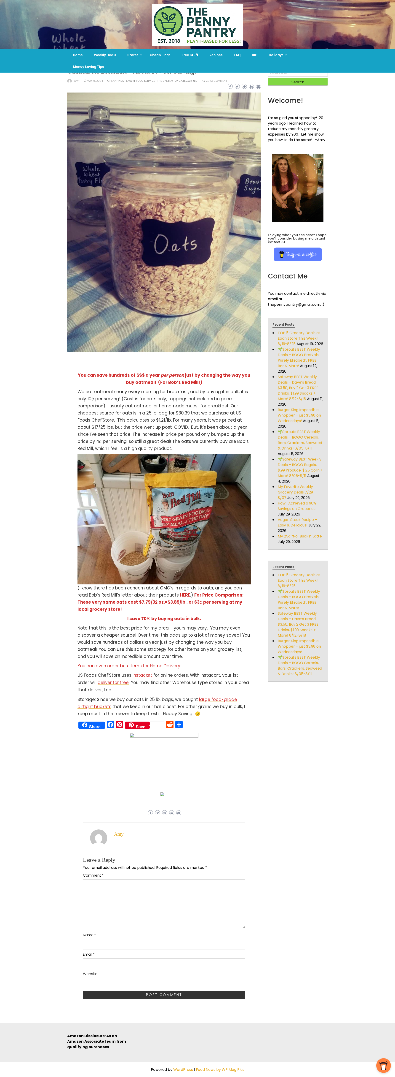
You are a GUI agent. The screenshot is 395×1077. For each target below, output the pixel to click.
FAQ (237, 55)
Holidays (276, 55)
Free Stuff (190, 55)
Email (89, 954)
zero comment (216, 81)
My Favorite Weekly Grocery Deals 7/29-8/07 (296, 492)
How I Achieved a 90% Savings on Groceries (297, 506)
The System (165, 81)
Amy (77, 81)
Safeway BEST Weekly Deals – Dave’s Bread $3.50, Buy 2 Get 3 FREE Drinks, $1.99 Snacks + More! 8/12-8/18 (298, 387)
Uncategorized (186, 81)
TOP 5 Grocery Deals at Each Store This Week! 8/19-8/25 (299, 338)
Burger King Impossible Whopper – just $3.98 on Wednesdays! (299, 415)
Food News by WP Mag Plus (220, 1069)
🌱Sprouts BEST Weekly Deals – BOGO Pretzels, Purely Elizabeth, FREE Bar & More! (299, 357)
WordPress (183, 1069)
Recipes (216, 55)
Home (78, 55)
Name (89, 935)
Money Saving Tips (88, 66)
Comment (93, 875)
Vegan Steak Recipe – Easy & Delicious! (297, 522)
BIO (255, 55)
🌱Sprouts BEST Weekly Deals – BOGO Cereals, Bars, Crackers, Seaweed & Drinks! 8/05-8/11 (300, 440)
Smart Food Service (140, 81)
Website (90, 973)
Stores (133, 55)
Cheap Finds (160, 55)
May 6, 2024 (95, 81)
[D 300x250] (162, 794)
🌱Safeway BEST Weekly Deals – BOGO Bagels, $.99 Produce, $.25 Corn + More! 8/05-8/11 (300, 467)
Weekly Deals (105, 55)
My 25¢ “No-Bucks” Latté (300, 536)
